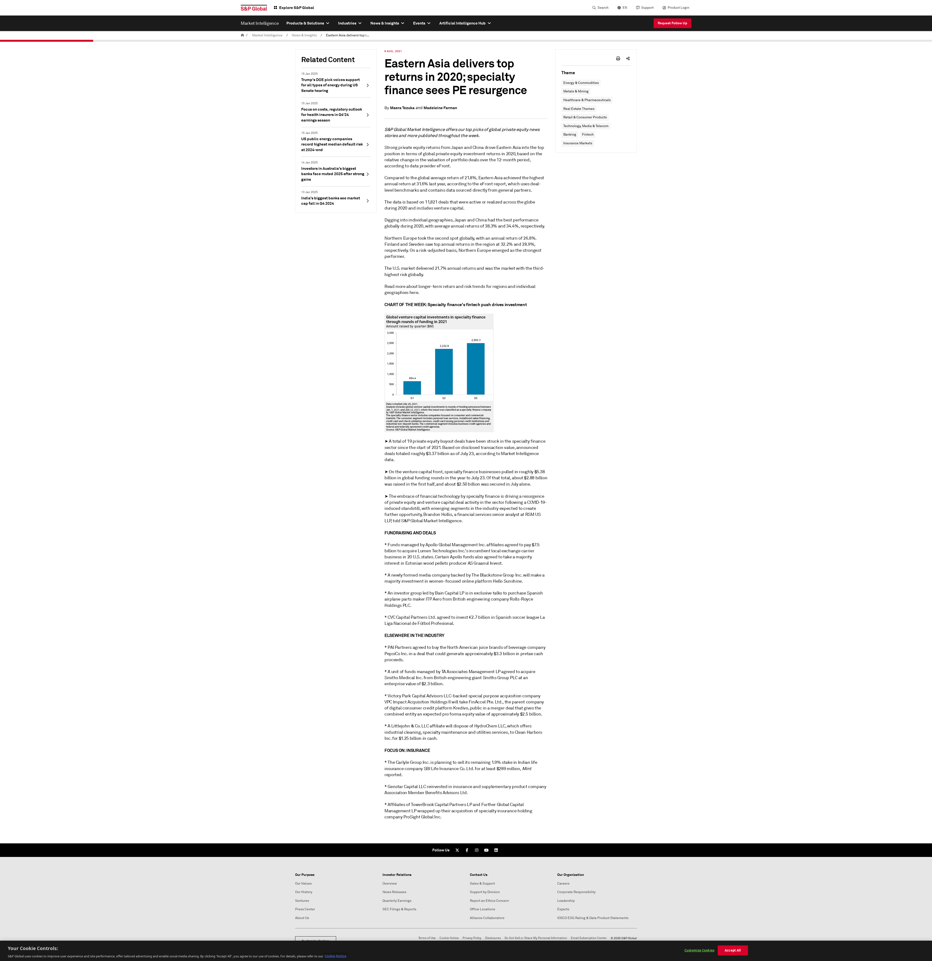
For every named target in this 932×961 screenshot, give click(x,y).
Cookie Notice (449, 938)
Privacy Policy (472, 938)
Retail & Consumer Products (585, 117)
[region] (466, 951)
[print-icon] (618, 58)
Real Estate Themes (578, 109)
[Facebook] (467, 850)
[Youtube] (486, 850)
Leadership (566, 901)
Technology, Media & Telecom (585, 126)
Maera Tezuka (402, 107)
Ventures (302, 901)
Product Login (678, 8)
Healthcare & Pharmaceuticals (587, 100)
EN (625, 8)
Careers (563, 883)
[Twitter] (457, 850)
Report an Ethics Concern (489, 901)
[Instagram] (477, 850)
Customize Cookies (699, 950)
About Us (302, 918)
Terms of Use (427, 938)
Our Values (303, 883)
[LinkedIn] (496, 850)
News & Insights (304, 35)
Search (603, 8)
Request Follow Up (672, 23)
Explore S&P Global (296, 7)
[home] (242, 35)
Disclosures (493, 938)
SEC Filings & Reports (399, 909)
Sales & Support (482, 883)
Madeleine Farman (440, 107)
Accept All (733, 950)
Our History (303, 892)
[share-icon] (628, 58)
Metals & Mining (576, 91)
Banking (569, 134)
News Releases (394, 892)
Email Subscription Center (589, 938)
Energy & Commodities (581, 83)
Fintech (588, 134)
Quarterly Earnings (397, 901)
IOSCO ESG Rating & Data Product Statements (592, 918)
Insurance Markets (577, 143)
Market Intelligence (267, 35)
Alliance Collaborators (487, 918)
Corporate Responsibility (576, 892)
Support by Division (485, 892)
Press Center (305, 909)
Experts (563, 909)
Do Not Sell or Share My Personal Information (536, 938)
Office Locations (482, 909)
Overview (390, 883)
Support (647, 8)
